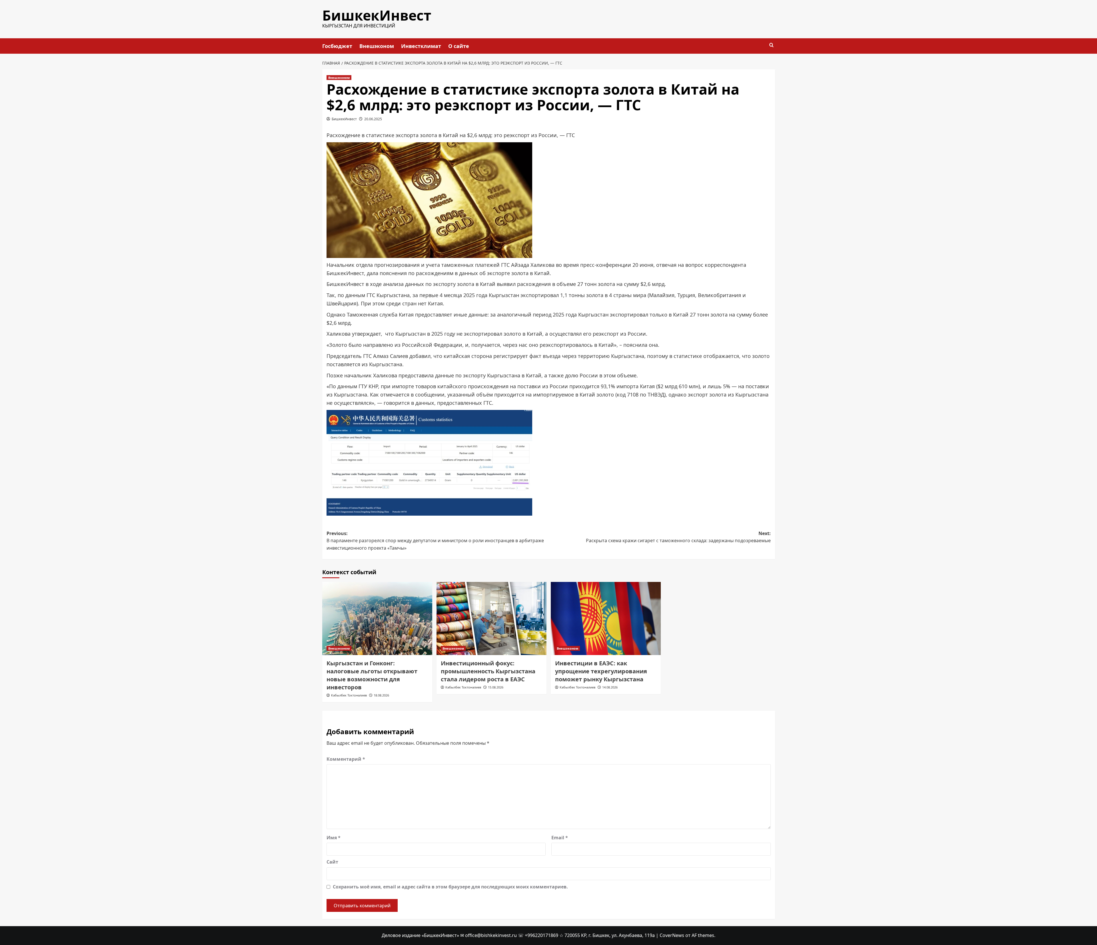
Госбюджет (337, 46)
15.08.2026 (495, 687)
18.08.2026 (381, 695)
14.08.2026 (610, 687)
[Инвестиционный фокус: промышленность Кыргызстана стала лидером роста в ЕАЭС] (492, 618)
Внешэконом (376, 46)
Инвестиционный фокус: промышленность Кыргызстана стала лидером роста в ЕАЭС (488, 671)
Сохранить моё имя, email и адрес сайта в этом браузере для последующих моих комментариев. (450, 887)
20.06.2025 (373, 119)
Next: (678, 537)
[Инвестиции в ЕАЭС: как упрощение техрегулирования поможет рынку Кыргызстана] (606, 618)
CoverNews (672, 935)
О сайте (458, 46)
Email (559, 837)
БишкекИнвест (376, 15)
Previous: (435, 540)
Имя (334, 837)
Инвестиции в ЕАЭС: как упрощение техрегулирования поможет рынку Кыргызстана (601, 671)
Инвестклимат (421, 46)
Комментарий (346, 759)
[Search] (771, 45)
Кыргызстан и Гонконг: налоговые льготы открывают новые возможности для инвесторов (372, 675)
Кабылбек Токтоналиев (349, 695)
